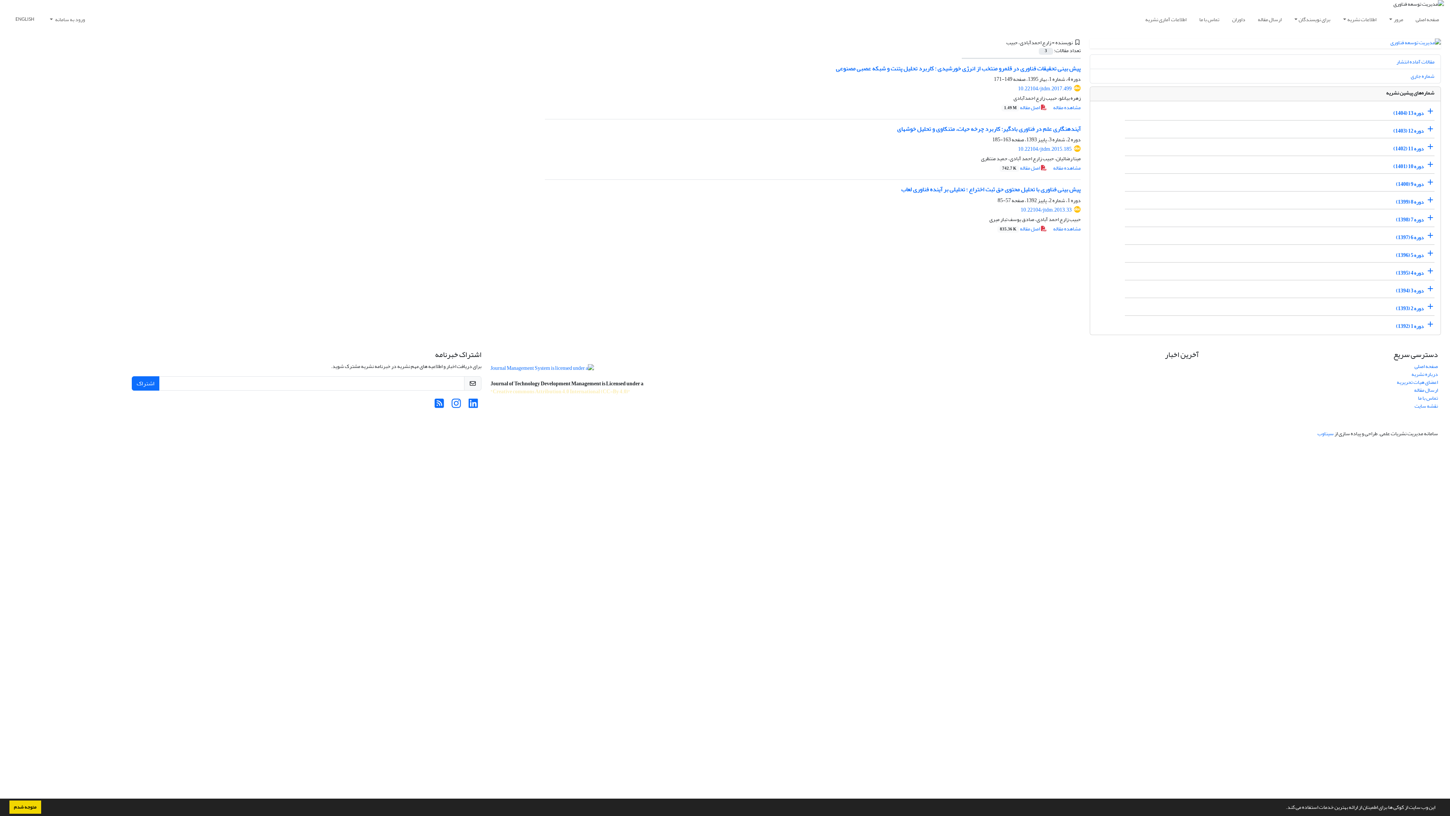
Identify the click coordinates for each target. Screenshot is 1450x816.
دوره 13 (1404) (1408, 113)
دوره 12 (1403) (1408, 131)
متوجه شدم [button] (25, 806)
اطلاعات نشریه (1361, 19)
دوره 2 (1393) (1410, 308)
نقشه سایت (1426, 406)
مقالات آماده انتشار (1415, 62)
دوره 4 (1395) (1410, 273)
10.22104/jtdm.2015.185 (1045, 149)
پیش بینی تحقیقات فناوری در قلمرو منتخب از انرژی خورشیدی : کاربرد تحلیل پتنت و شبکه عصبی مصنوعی (958, 68)
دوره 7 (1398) (1410, 220)
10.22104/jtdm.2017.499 (1045, 88)
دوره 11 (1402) (1408, 149)
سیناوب (1325, 433)
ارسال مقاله (1270, 19)
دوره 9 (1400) (1410, 184)
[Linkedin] (473, 405)
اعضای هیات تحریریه (1417, 382)
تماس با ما (1209, 19)
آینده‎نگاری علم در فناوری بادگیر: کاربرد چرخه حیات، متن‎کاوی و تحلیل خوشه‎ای (989, 128)
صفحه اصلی (1427, 19)
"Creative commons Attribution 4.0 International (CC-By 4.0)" (560, 391)
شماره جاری (1423, 76)
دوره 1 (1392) (1410, 326)
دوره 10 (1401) (1408, 166)
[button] (1284, 808)
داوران (1238, 19)
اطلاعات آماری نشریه (1165, 19)
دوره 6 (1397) (1410, 237)
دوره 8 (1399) (1410, 202)
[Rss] (439, 405)
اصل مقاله (1022, 107)
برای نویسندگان (1314, 19)
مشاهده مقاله (1067, 107)
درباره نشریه (1424, 374)
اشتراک (145, 383)
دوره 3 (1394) (1410, 291)
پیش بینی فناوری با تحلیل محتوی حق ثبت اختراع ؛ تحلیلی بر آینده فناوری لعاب (991, 189)
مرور (1398, 19)
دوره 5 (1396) (1410, 255)
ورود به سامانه (69, 19)
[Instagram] (456, 405)
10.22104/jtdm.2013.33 (1046, 210)
